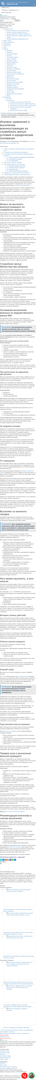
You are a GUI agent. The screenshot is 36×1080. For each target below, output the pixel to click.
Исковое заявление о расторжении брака (18, 30)
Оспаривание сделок (12, 57)
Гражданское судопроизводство (15, 89)
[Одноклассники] (6, 860)
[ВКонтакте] (3, 860)
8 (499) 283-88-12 (5, 18)
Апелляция (10, 65)
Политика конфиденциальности (8, 1068)
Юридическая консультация (14, 93)
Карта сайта (3, 1065)
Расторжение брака (12, 54)
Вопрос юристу (7, 40)
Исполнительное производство (15, 74)
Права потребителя (12, 62)
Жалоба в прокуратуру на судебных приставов (16, 1027)
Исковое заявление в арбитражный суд (17, 39)
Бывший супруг (12, 169)
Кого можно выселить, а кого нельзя (14, 164)
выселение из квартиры (14, 847)
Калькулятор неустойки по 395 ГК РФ (20, 102)
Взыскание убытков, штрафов (15, 82)
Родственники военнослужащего (17, 171)
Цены (4, 47)
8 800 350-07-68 (4, 1036)
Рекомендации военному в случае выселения (16, 174)
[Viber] (10, 860)
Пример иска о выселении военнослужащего (16, 173)
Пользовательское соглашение (8, 1066)
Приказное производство (13, 69)
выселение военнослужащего (8, 143)
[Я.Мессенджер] (1, 860)
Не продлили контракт (14, 159)
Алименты (9, 52)
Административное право (14, 72)
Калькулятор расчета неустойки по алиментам (23, 105)
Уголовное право (11, 70)
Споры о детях (11, 92)
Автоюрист (10, 50)
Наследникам (7, 44)
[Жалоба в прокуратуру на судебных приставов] (19, 1016)
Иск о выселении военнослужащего (15, 811)
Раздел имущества (8, 42)
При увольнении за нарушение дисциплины (20, 157)
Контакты (9, 98)
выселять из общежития (10, 731)
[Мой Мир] (15, 860)
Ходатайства (10, 75)
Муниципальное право (13, 84)
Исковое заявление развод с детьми (17, 32)
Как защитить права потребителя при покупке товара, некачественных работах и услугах (18, 933)
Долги (8, 95)
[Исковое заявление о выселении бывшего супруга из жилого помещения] (19, 897)
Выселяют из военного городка (12, 162)
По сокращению (12, 160)
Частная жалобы (11, 80)
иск (18, 143)
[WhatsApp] (13, 860)
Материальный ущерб (13, 79)
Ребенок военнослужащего (16, 167)
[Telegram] (8, 860)
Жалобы (9, 55)
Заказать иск (6, 45)
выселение (32, 141)
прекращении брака (23, 676)
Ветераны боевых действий (16, 166)
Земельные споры (12, 67)
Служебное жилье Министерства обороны (15, 152)
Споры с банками (11, 59)
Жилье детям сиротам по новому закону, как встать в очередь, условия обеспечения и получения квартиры (18, 982)
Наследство (10, 90)
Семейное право (4, 1051)
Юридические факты (12, 87)
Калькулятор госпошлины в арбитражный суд (22, 103)
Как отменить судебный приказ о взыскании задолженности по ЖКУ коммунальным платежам (17, 1005)
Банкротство (10, 77)
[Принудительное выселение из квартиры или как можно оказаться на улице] (19, 944)
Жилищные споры (12, 60)
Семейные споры (11, 85)
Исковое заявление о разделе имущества (18, 34)
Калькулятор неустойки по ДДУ (18, 110)
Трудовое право (11, 64)
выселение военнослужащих (21, 185)
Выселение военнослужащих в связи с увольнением (15, 1033)
